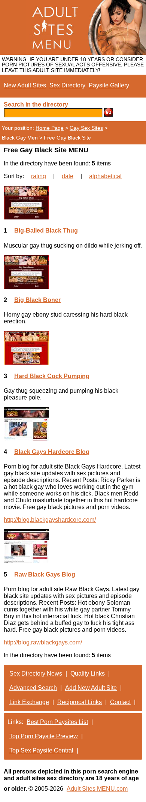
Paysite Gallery (109, 85)
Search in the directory (36, 104)
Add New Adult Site (91, 688)
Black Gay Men (20, 138)
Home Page (50, 128)
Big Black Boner (37, 300)
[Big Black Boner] (73, 272)
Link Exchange (29, 702)
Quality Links (87, 673)
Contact (120, 702)
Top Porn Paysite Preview (43, 736)
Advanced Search (33, 688)
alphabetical (105, 176)
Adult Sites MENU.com (97, 788)
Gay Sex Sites (86, 128)
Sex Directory (67, 85)
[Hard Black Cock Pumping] (73, 348)
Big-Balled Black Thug (46, 230)
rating (38, 176)
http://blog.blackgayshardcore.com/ (50, 520)
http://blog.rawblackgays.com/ (43, 642)
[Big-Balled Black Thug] (73, 202)
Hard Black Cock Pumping (51, 376)
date (67, 176)
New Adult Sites (25, 85)
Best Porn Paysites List (57, 722)
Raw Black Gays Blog (44, 574)
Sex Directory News (35, 673)
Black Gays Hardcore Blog (51, 452)
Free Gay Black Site (67, 138)
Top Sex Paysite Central (41, 750)
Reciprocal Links (79, 702)
